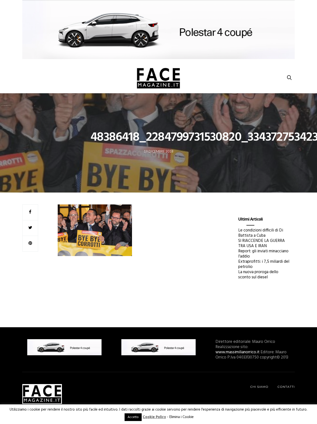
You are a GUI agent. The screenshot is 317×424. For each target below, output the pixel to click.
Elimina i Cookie (181, 417)
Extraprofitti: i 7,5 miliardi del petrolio (263, 264)
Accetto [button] (133, 417)
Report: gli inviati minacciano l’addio (263, 254)
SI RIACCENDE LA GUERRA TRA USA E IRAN (261, 243)
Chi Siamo (259, 387)
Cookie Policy (154, 417)
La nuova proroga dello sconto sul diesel (258, 275)
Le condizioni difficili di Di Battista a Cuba (260, 233)
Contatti (286, 387)
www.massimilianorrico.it (237, 352)
